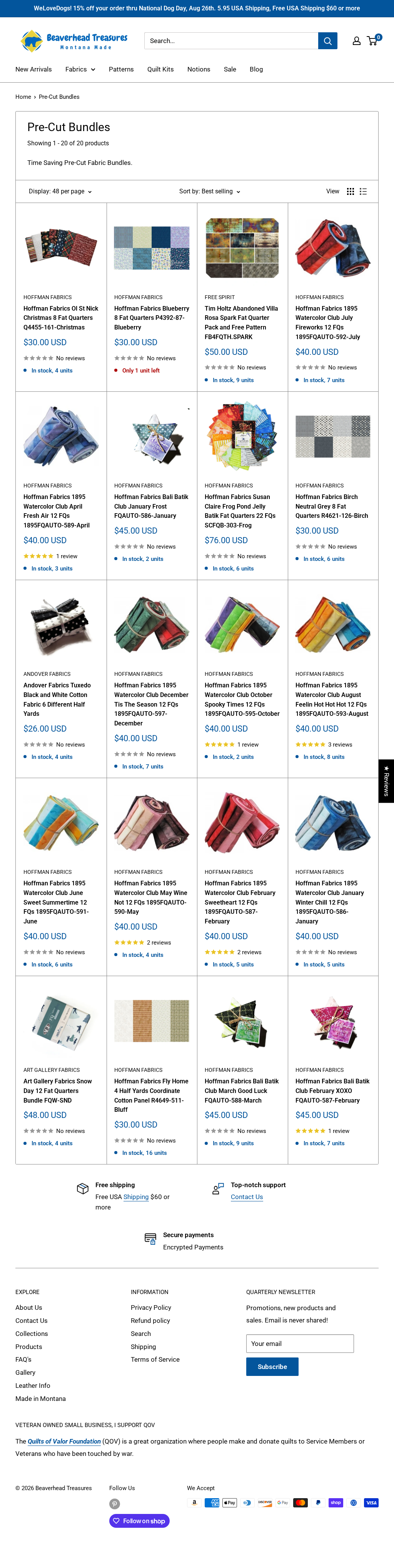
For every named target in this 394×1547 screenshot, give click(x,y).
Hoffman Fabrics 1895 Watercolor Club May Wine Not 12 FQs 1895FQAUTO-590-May (150, 897)
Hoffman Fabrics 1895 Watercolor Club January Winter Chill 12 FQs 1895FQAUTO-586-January (330, 902)
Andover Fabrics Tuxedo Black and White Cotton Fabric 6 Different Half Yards (57, 699)
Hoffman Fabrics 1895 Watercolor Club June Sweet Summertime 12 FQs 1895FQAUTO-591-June (56, 902)
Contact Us (247, 1197)
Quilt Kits (160, 69)
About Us (28, 1307)
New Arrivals (33, 69)
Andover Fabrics (46, 674)
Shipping (136, 1197)
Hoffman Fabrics (47, 297)
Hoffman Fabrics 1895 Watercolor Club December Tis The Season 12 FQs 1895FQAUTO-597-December (151, 704)
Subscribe (272, 1367)
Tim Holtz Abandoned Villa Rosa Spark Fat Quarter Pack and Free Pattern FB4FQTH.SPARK (241, 323)
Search (141, 1333)
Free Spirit (220, 297)
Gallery (25, 1372)
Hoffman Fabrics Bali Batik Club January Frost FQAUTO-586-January (151, 506)
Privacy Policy (151, 1307)
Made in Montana (40, 1398)
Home (23, 96)
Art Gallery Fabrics (51, 1070)
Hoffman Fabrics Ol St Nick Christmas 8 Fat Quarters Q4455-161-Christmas (60, 318)
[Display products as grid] (350, 191)
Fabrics (76, 69)
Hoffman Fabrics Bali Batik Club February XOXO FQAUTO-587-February (332, 1091)
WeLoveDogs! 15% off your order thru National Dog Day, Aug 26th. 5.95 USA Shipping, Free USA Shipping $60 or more (197, 8)
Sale (230, 69)
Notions (198, 69)
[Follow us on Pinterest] (114, 1503)
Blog (256, 69)
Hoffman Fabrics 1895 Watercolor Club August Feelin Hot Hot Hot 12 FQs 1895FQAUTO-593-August (332, 699)
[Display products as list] (363, 191)
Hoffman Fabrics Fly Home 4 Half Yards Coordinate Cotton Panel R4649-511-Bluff (151, 1095)
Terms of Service (155, 1359)
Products (28, 1347)
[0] (372, 40)
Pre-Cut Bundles (59, 96)
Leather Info (32, 1385)
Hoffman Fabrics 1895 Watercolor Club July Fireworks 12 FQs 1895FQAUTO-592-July (328, 323)
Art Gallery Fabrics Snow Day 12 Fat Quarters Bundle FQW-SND (57, 1091)
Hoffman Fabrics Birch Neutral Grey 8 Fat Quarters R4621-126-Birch (332, 506)
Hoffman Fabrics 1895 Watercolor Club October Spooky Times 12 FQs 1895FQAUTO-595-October (242, 699)
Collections (31, 1333)
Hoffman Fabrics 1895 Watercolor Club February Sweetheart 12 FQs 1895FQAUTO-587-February (240, 902)
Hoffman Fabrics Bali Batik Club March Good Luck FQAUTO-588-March (242, 1091)
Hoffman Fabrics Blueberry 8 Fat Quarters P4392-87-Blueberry (151, 318)
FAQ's (23, 1359)
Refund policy (150, 1320)
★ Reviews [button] (387, 781)
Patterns (121, 69)
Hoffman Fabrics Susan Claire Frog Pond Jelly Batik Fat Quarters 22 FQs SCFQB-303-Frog (240, 511)
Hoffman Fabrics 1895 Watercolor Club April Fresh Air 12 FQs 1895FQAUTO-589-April (56, 511)
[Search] (327, 40)
